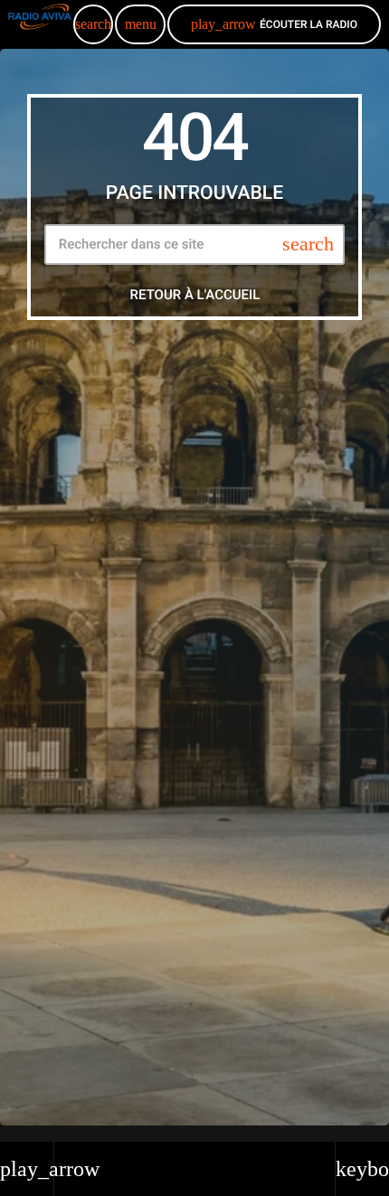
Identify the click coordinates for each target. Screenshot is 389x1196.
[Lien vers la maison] (39, 24)
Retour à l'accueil (195, 295)
